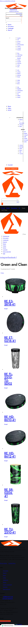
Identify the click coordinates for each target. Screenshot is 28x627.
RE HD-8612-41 (10, 455)
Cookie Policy (11, 563)
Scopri (6, 308)
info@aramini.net (13, 10)
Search (7, 18)
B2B (21, 15)
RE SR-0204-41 (8, 492)
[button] (2, 273)
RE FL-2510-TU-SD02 (8, 379)
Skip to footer (11, 1)
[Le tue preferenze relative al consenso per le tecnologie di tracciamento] (7, 625)
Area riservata (19, 13)
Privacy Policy (3, 563)
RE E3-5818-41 (9, 303)
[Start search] (6, 22)
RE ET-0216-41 (10, 339)
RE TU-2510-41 (10, 531)
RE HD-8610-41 (10, 418)
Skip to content (4, 1)
